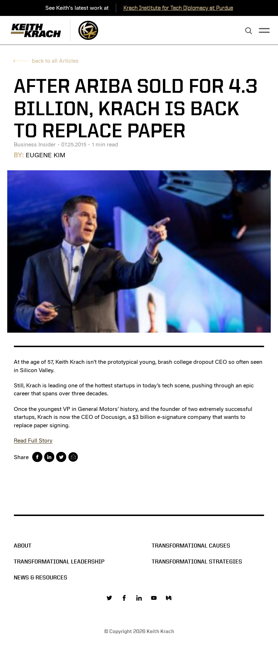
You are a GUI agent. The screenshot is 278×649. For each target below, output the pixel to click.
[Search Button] (248, 31)
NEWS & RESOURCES (40, 577)
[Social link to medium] (169, 598)
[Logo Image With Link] (88, 30)
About (22, 545)
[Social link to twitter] (109, 598)
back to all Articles (55, 60)
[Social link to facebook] (124, 598)
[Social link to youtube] (154, 598)
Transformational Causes (191, 545)
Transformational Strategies (197, 561)
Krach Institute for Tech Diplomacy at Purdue (178, 8)
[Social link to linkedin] (139, 598)
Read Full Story (33, 440)
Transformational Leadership (59, 561)
